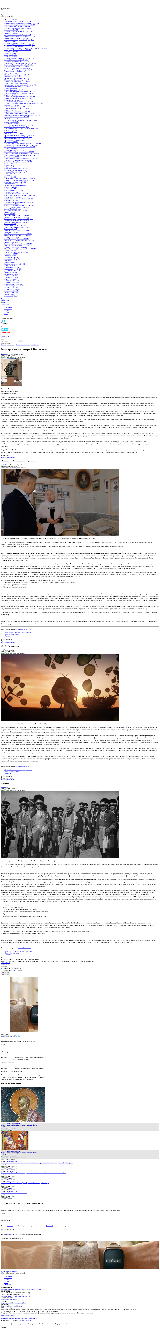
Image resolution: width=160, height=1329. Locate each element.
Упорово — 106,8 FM (11, 292)
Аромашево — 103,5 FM (12, 259)
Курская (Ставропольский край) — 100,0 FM (18, 125)
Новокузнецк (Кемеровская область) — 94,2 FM (19, 155)
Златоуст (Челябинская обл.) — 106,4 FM (17, 86)
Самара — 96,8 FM (10, 189)
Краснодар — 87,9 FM (11, 122)
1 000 (5, 963)
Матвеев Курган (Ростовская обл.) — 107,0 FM (19, 135)
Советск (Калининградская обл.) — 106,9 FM (18, 202)
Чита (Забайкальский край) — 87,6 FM (16, 245)
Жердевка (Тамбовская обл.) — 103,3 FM (17, 81)
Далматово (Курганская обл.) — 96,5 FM (17, 68)
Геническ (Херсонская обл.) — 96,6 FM (16, 66)
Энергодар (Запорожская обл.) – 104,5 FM (17, 247)
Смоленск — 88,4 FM (11, 200)
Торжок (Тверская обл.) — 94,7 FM (15, 225)
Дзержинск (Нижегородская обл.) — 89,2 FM (18, 70)
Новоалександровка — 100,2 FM (14, 286)
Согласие (11, 1057)
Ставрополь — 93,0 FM (11, 204)
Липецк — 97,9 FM (10, 130)
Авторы (6, 310)
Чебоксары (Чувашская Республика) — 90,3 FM (19, 240)
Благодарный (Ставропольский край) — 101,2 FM (20, 36)
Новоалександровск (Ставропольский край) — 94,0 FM (22, 153)
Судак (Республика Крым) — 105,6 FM (16, 207)
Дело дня (3, 299)
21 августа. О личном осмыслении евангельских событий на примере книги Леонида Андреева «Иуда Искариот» (37, 1163)
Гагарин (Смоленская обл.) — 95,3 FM (16, 61)
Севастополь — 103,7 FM (12, 197)
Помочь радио (5, 972)
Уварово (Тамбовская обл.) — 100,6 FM (16, 230)
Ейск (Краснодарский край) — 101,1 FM (17, 75)
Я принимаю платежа (12, 970)
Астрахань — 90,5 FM (11, 30)
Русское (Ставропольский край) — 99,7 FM (18, 185)
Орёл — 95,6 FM (9, 167)
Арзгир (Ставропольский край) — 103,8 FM (18, 28)
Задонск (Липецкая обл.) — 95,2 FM (15, 83)
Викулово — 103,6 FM (11, 267)
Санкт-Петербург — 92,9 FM (13, 190)
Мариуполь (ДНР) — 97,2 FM (13, 133)
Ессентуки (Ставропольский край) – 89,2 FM (18, 78)
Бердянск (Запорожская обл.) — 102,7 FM (17, 35)
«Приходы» (37, 1289)
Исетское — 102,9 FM (11, 277)
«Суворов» (7, 636)
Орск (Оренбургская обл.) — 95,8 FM (16, 168)
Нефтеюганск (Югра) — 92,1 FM (14, 148)
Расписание (8, 309)
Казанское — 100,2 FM (11, 281)
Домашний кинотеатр (8, 457)
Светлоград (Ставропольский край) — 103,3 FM (19, 195)
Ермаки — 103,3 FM (10, 272)
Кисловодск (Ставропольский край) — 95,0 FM (19, 113)
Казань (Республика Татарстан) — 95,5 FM (18, 98)
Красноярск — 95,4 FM (11, 123)
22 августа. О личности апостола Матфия (14, 1193)
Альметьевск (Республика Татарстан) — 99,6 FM (19, 25)
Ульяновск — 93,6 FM (11, 232)
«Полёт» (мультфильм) (11, 634)
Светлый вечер (11, 1181)
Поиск (20, 341)
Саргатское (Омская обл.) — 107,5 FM (16, 194)
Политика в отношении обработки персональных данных (19, 1318)
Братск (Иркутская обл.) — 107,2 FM (16, 38)
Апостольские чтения (13, 1123)
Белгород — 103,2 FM (11, 33)
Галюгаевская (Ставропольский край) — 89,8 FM (20, 63)
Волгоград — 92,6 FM (11, 51)
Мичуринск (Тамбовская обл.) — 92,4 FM (17, 140)
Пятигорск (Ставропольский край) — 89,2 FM (19, 180)
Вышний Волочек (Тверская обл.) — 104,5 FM (19, 58)
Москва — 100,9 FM (10, 20)
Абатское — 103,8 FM (11, 257)
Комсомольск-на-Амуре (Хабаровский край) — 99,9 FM (22, 115)
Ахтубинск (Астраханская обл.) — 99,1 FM (18, 31)
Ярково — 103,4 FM (10, 296)
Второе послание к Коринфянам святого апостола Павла (19, 1125)
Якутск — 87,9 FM (10, 250)
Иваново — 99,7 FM (10, 88)
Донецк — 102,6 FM (10, 73)
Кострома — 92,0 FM (11, 118)
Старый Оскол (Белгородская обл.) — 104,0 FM (19, 205)
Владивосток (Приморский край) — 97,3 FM (18, 46)
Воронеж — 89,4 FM (11, 56)
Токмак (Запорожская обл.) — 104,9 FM (17, 220)
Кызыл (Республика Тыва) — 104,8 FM (16, 127)
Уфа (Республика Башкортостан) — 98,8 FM (18, 234)
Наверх (3, 1271)
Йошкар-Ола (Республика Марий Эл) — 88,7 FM (19, 96)
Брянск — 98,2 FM (10, 41)
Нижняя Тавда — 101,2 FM (13, 284)
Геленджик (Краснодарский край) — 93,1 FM (18, 65)
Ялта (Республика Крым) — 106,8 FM (16, 252)
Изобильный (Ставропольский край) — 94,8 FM (19, 91)
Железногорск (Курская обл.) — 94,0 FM (17, 80)
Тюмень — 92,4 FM (10, 229)
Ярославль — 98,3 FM (11, 254)
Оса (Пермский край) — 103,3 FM (15, 170)
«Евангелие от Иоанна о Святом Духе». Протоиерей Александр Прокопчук (25, 1183)
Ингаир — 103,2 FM (10, 276)
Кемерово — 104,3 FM (11, 105)
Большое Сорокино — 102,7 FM (14, 264)
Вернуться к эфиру (7, 15)
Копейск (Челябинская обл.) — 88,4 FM (16, 117)
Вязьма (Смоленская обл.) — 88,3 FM (16, 60)
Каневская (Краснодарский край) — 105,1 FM (19, 102)
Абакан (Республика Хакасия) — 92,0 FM (17, 21)
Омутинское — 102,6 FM (12, 289)
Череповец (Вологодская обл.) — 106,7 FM (18, 244)
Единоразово (17, 968)
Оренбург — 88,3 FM (11, 165)
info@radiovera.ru (6, 1296)
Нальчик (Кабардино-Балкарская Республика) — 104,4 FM (22, 143)
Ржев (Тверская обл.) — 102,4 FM (15, 182)
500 (2, 963)
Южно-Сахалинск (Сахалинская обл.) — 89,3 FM (20, 249)
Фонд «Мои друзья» (17, 1289)
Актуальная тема (12, 1161)
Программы (8, 307)
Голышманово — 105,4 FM (12, 269)
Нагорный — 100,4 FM (11, 282)
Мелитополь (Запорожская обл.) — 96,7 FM (18, 137)
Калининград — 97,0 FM (12, 100)
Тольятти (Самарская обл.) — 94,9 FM (16, 222)
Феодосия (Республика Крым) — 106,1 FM (17, 235)
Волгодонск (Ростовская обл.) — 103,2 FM (17, 50)
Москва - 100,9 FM (7, 16)
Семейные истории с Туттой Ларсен (27, 345)
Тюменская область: (10, 255)
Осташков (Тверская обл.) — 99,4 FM (16, 172)
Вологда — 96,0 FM (10, 55)
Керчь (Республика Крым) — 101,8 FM (16, 107)
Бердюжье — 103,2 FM (11, 262)
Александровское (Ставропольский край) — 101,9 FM (21, 23)
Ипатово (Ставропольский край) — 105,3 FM (18, 93)
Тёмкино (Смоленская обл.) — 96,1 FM (16, 215)
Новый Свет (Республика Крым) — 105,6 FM (18, 162)
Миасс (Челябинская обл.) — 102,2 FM (16, 138)
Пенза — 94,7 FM (10, 173)
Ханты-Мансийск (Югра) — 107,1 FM (16, 239)
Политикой (6, 1059)
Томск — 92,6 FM (10, 224)
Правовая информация (8, 1315)
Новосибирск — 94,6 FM (12, 157)
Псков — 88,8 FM (10, 177)
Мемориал (7, 1284)
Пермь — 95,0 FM (10, 175)
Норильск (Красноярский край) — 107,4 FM (18, 160)
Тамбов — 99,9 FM (10, 212)
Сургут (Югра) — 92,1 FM (12, 209)
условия (13, 970)
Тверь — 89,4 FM (9, 214)
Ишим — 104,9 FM (10, 279)
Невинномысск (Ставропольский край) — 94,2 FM (20, 145)
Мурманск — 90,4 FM (11, 142)
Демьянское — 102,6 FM (12, 270)
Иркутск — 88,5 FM (10, 95)
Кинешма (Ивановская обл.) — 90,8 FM (17, 108)
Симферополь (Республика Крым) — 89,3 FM (18, 199)
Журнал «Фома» (6, 1289)
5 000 (8, 963)
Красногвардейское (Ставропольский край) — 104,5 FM (22, 120)
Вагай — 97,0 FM (10, 265)
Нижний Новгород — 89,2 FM (14, 150)
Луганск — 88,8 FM (10, 132)
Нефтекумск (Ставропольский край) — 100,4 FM (19, 147)
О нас (6, 314)
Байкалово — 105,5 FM (11, 260)
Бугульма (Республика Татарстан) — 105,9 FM (19, 43)
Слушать (3, 1123)
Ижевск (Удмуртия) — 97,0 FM (14, 90)
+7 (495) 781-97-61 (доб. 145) (21, 1296)
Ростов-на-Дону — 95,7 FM (13, 183)
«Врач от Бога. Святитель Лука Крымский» (18, 632)
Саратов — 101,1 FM (11, 192)
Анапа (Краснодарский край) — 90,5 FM (17, 26)
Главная (3, 345)
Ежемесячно (6, 968)
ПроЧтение (10, 1171)
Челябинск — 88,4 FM (11, 242)
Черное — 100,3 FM (10, 294)
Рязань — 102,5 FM (10, 187)
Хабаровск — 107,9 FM (11, 237)
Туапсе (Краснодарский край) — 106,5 (16, 227)
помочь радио (5, 300)
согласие (11, 1068)
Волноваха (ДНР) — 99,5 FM (13, 53)
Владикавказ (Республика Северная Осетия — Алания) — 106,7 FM (26, 48)
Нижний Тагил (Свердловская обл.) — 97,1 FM (19, 152)
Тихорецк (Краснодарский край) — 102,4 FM (18, 219)
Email (3, 1045)
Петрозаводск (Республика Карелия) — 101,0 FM (20, 178)
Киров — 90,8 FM (10, 110)
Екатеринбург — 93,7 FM (12, 76)
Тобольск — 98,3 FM (11, 287)
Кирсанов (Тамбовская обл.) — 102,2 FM (17, 112)
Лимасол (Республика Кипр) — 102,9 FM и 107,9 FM (21, 128)
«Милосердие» (29, 1289)
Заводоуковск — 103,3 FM (12, 274)
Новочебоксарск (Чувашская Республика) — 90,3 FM (21, 158)
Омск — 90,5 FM (9, 163)
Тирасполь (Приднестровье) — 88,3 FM (17, 217)
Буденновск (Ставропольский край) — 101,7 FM (19, 45)
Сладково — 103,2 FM (11, 291)
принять (3, 1327)
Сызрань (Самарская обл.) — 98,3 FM (16, 210)
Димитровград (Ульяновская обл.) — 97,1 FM (18, 71)
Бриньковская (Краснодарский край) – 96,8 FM (19, 40)
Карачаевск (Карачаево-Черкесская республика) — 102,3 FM (23, 103)
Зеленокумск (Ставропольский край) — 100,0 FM (20, 85)
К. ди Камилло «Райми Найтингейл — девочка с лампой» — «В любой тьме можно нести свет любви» (33, 1173)
